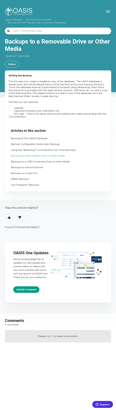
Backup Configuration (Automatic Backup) (35, 144)
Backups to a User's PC (24, 173)
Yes (9, 217)
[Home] (18, 11)
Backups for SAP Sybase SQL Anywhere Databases (37, 22)
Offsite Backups (20, 178)
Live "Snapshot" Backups (25, 184)
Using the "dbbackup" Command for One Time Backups (43, 150)
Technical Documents (38, 19)
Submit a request (26, 289)
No (19, 217)
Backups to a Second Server (27, 167)
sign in (49, 336)
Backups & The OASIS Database (29, 138)
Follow (12, 64)
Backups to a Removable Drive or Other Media (38, 155)
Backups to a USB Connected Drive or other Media (40, 161)
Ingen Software (14, 19)
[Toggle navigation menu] (108, 11)
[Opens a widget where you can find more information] (102, 404)
